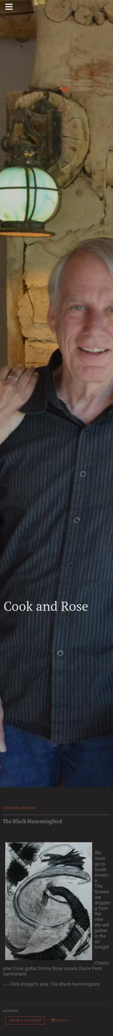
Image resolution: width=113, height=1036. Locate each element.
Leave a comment (25, 1020)
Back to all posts (21, 807)
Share (62, 1020)
